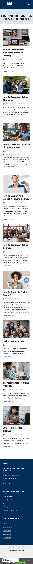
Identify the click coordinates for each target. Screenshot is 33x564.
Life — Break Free (8, 496)
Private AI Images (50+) (10, 510)
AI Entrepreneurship (8, 507)
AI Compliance (7, 537)
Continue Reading (8, 71)
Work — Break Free (8, 500)
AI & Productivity (8, 527)
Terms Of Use (6, 483)
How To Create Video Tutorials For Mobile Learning (13, 52)
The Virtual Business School (20, 548)
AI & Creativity (7, 530)
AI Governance (7, 534)
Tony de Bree (9, 59)
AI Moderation (7, 524)
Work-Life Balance (8, 503)
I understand (21, 562)
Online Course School (13, 341)
